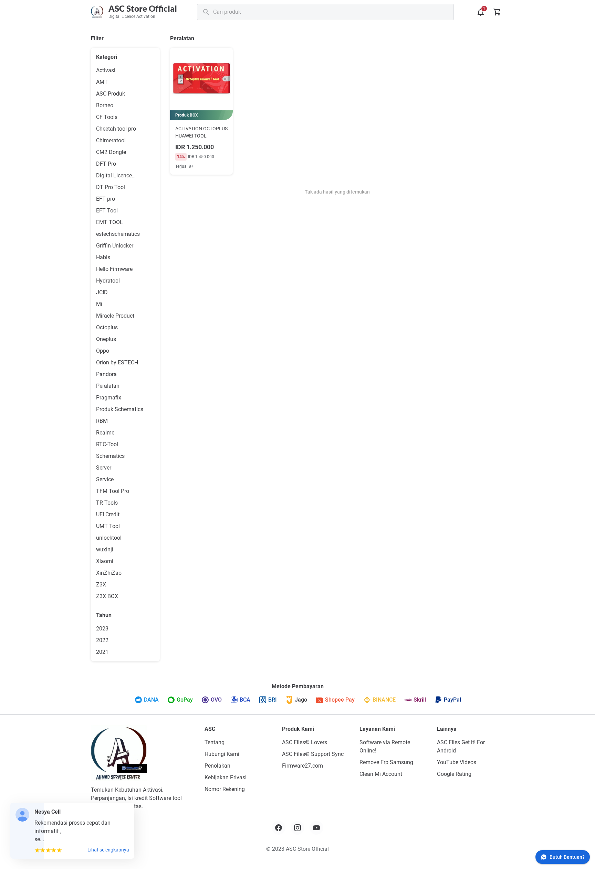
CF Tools (106, 117)
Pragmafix (108, 397)
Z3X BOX (107, 596)
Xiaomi (104, 561)
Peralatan (107, 386)
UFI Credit (107, 514)
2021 (102, 652)
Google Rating (454, 774)
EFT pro (105, 199)
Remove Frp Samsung (386, 762)
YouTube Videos (456, 762)
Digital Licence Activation (114, 176)
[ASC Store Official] (119, 753)
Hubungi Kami (222, 754)
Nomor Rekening (225, 789)
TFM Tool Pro (112, 491)
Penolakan (217, 765)
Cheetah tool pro (116, 128)
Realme (105, 432)
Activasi (105, 70)
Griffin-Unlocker (114, 245)
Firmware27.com (302, 765)
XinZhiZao (109, 573)
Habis (103, 257)
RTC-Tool (107, 444)
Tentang (215, 742)
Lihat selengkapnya (108, 849)
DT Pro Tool (110, 187)
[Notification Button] (481, 12)
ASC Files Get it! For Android (461, 746)
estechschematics (118, 234)
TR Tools (107, 502)
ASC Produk (110, 93)
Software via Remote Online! (384, 746)
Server (103, 467)
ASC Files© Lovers (304, 742)
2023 (102, 628)
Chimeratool (111, 140)
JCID (102, 292)
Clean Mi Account (380, 774)
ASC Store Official (142, 8)
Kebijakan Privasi (226, 777)
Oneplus (106, 339)
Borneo (104, 105)
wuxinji (104, 549)
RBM (102, 421)
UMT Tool (108, 526)
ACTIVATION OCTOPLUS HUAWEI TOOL (201, 132)
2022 (102, 640)
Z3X (101, 584)
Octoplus (107, 327)
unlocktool (109, 538)
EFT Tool (107, 210)
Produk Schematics (119, 409)
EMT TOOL (109, 222)
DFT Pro (106, 164)
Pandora (106, 374)
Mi (99, 304)
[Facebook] (278, 828)
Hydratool (108, 280)
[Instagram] (297, 828)
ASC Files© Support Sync (313, 754)
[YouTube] (316, 828)
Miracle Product (115, 315)
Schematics (110, 456)
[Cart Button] (497, 12)
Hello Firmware (114, 269)
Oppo (102, 351)
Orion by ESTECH (117, 362)
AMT (102, 82)
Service (105, 479)
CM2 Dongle (111, 152)
